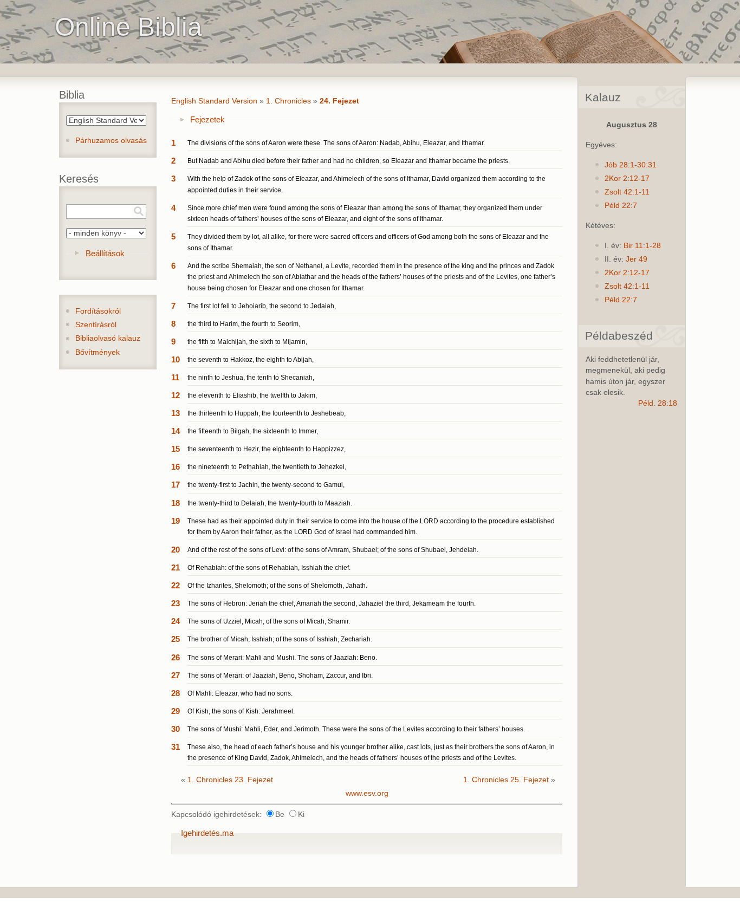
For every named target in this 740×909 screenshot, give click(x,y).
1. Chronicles (288, 101)
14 (175, 431)
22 (175, 585)
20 (175, 549)
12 (175, 395)
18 (175, 503)
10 (175, 359)
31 (175, 746)
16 (175, 466)
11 (175, 377)
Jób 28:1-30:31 (631, 165)
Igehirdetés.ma (207, 832)
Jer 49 (636, 259)
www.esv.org (367, 793)
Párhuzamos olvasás (111, 141)
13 (175, 413)
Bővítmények (97, 352)
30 (175, 728)
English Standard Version (214, 101)
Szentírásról (95, 325)
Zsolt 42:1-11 (627, 192)
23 (175, 603)
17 (175, 484)
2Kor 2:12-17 (627, 178)
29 (175, 711)
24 (175, 621)
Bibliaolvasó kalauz (107, 338)
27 (175, 675)
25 (175, 639)
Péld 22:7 (621, 206)
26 (175, 657)
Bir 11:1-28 (642, 246)
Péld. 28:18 (657, 403)
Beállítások (105, 253)
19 (175, 520)
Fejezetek (207, 119)
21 (175, 567)
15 (175, 448)
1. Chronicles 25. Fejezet (506, 780)
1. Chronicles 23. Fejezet (230, 780)
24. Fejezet (339, 101)
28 (175, 693)
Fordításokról (98, 311)
